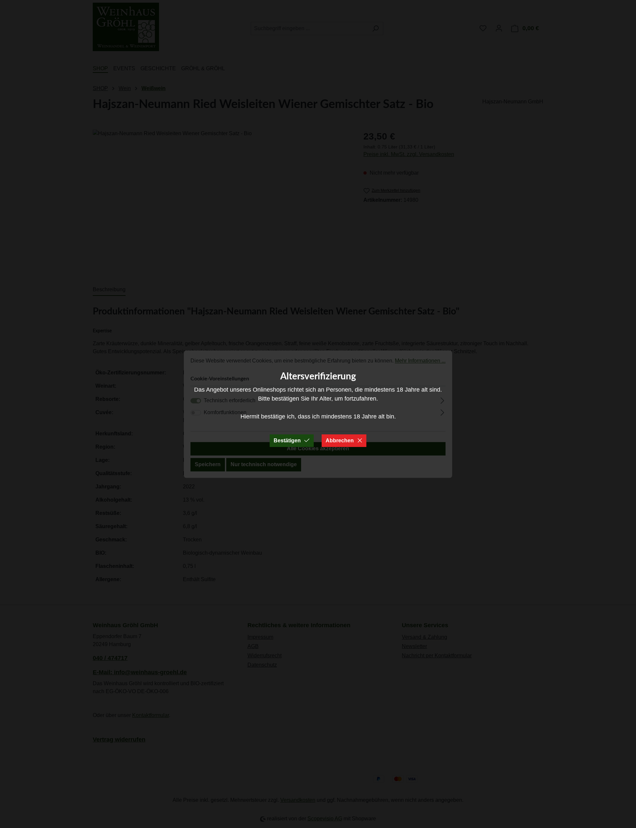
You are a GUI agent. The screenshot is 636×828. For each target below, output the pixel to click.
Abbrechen (340, 440)
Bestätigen (287, 440)
